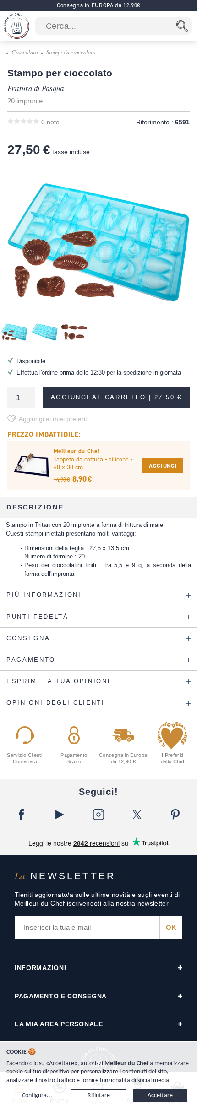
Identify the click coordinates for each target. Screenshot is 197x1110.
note (50, 122)
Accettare (160, 1095)
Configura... (37, 1095)
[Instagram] (98, 814)
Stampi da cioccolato (70, 52)
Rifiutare (99, 1095)
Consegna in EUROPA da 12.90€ (98, 5)
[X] (137, 814)
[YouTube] (60, 814)
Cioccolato (24, 52)
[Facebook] (21, 814)
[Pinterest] (175, 814)
